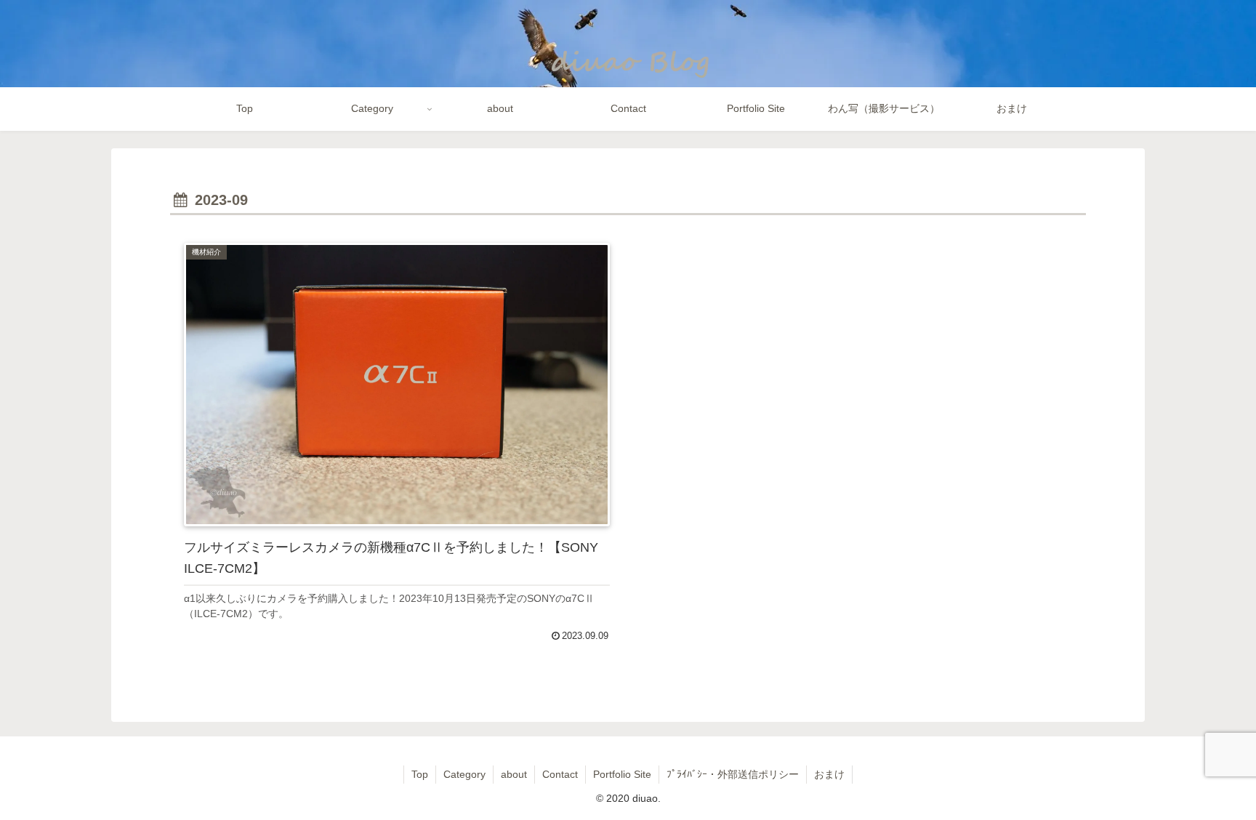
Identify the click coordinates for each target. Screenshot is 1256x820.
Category (464, 774)
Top (419, 774)
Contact (560, 774)
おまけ (829, 774)
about (514, 774)
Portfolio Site (622, 774)
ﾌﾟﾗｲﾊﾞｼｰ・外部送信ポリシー (733, 774)
